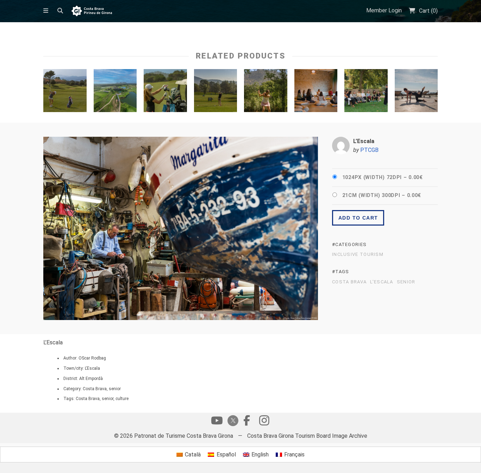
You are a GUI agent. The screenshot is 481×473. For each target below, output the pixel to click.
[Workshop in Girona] (366, 92)
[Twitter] (231, 421)
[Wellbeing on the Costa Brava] (416, 92)
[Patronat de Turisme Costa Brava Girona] (91, 11)
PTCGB (369, 150)
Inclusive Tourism (357, 254)
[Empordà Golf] (115, 92)
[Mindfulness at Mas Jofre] (316, 92)
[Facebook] (246, 422)
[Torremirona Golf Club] (65, 92)
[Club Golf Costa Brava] (215, 92)
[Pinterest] (264, 422)
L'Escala (381, 282)
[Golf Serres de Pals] (165, 92)
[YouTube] (217, 422)
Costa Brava (349, 282)
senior (406, 282)
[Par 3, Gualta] (265, 92)
